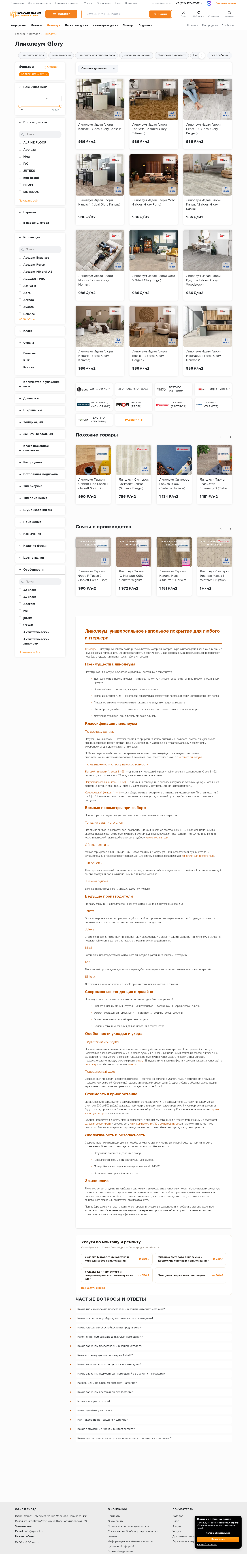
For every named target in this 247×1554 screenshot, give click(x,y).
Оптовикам (17, 3)
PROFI (28, 185)
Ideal (27, 156)
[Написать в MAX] (209, 3)
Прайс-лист (229, 25)
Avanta (28, 307)
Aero (27, 293)
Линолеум (53, 25)
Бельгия (29, 353)
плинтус (132, 1064)
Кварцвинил (18, 25)
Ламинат (36, 25)
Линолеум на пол (32, 55)
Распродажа (210, 25)
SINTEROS (31, 192)
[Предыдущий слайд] (222, 437)
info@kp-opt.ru (34, 1531)
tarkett (28, 625)
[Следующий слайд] (229, 437)
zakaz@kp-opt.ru (161, 3)
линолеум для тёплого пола (198, 856)
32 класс (29, 590)
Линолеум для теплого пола (96, 55)
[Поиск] (160, 14)
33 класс (29, 597)
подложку (90, 1064)
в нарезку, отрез (36, 223)
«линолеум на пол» (157, 838)
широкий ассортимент (98, 1124)
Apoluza (29, 149)
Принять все (218, 1539)
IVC (25, 163)
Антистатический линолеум (36, 641)
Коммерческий (61, 55)
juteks (27, 618)
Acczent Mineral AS (37, 272)
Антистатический (36, 632)
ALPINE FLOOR (34, 142)
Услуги (88, 3)
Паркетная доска (76, 25)
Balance (29, 314)
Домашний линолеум (136, 55)
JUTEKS (29, 171)
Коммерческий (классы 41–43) (103, 793)
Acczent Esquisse (36, 257)
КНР (26, 360)
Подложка (145, 25)
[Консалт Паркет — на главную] (25, 14)
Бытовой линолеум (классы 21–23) (105, 772)
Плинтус (128, 25)
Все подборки (219, 55)
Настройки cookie (207, 1545)
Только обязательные (218, 1533)
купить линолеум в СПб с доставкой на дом (155, 1124)
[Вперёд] (201, 55)
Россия (28, 367)
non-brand (31, 178)
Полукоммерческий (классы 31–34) (105, 782)
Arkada (28, 300)
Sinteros (90, 976)
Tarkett (89, 911)
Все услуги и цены (93, 1288)
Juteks (89, 929)
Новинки (192, 25)
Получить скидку (226, 3)
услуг (141, 1061)
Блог (118, 3)
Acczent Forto (34, 265)
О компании (104, 3)
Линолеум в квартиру (172, 55)
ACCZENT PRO (34, 279)
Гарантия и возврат (67, 3)
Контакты (131, 3)
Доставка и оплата (39, 3)
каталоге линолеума (190, 757)
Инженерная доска (105, 25)
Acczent (29, 604)
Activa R (29, 286)
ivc (25, 611)
